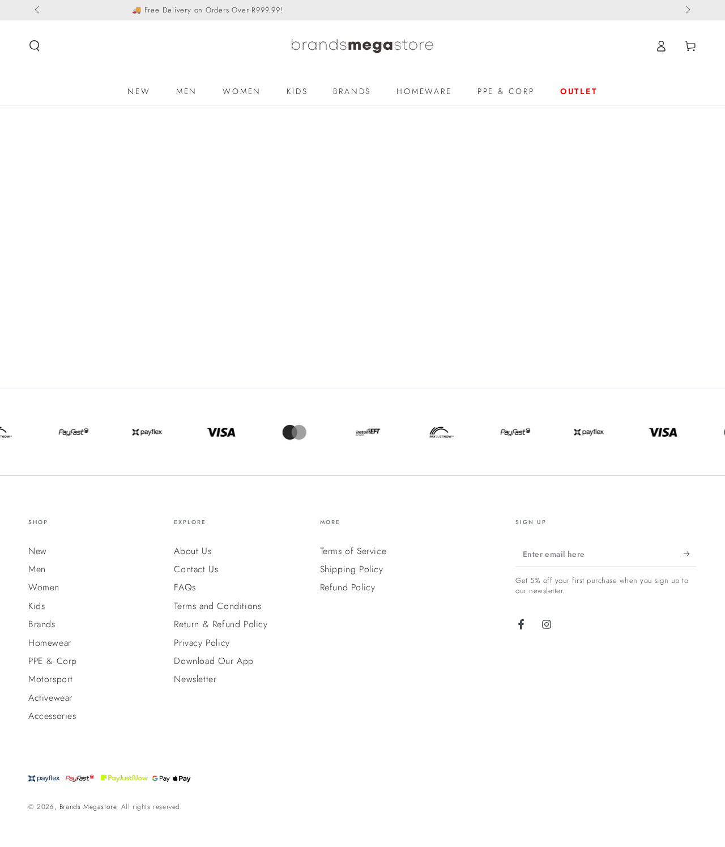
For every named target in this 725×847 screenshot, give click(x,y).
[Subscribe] (690, 554)
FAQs (184, 587)
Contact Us (196, 569)
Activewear (50, 697)
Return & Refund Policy (220, 624)
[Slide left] (38, 10)
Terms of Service (353, 550)
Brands (42, 624)
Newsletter (195, 679)
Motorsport (50, 679)
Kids (36, 605)
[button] (34, 45)
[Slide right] (687, 10)
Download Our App (214, 660)
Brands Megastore (88, 807)
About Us (192, 550)
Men (37, 569)
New (37, 550)
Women (43, 587)
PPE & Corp (52, 660)
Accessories (52, 715)
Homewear (49, 642)
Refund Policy (348, 587)
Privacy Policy (201, 642)
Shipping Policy (351, 569)
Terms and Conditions (217, 605)
